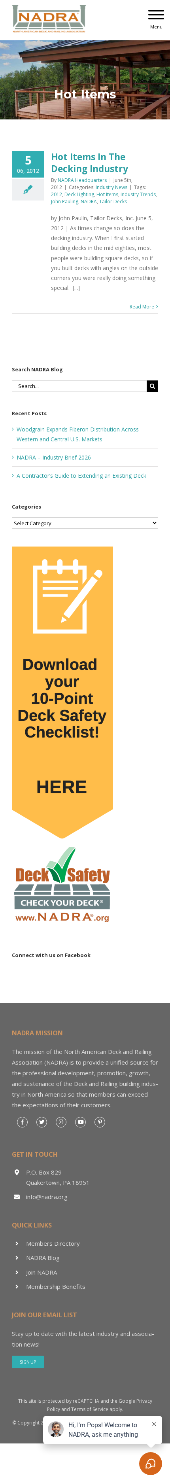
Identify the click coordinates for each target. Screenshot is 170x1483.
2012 (56, 194)
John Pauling (64, 201)
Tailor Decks (113, 201)
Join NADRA (41, 1272)
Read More (142, 306)
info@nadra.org (47, 1197)
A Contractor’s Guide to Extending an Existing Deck (81, 475)
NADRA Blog (43, 1258)
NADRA (89, 201)
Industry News (111, 187)
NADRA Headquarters (82, 180)
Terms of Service (89, 1409)
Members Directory (53, 1243)
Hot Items (107, 194)
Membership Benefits (55, 1286)
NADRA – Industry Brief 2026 (54, 457)
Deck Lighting (79, 194)
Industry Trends (138, 194)
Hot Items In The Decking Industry (89, 163)
